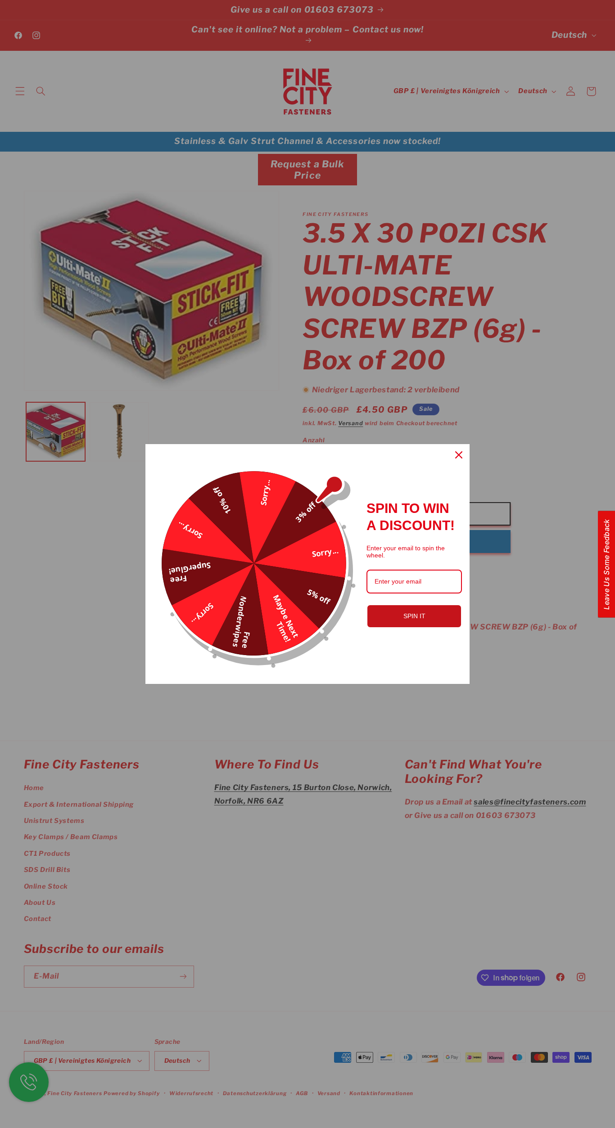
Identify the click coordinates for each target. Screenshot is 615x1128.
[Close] (459, 455)
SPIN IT (414, 616)
